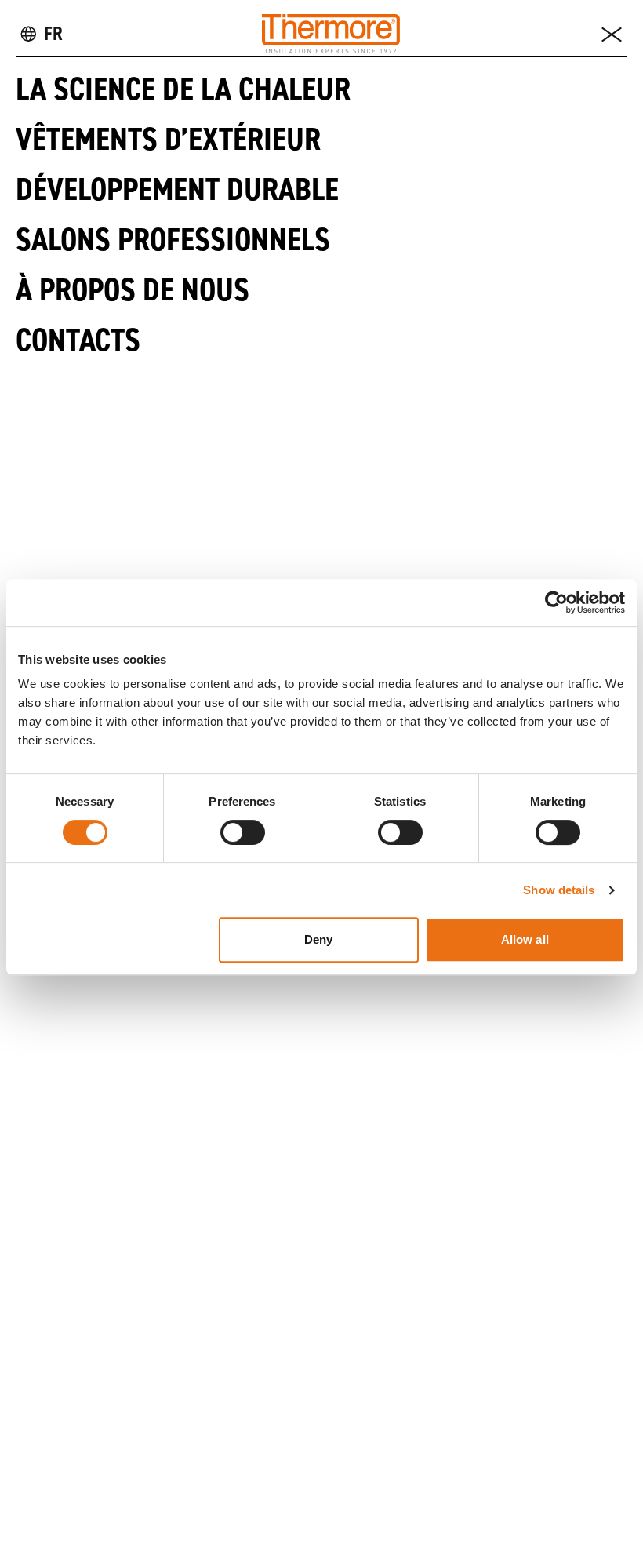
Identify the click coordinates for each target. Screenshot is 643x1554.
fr (53, 33)
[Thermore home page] (331, 33)
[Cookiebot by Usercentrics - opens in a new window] (556, 602)
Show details (558, 890)
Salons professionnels (173, 239)
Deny (318, 939)
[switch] (242, 832)
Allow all (525, 939)
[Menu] (611, 34)
